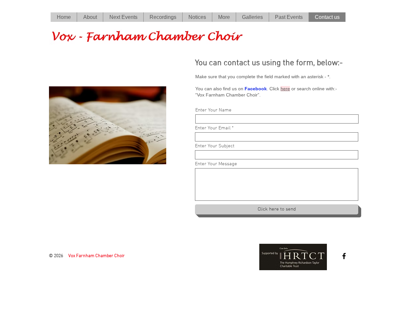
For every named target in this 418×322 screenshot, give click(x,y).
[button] (162, 17)
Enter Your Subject (214, 146)
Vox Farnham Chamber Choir (96, 256)
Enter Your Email (213, 128)
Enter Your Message (216, 164)
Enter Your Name (213, 110)
